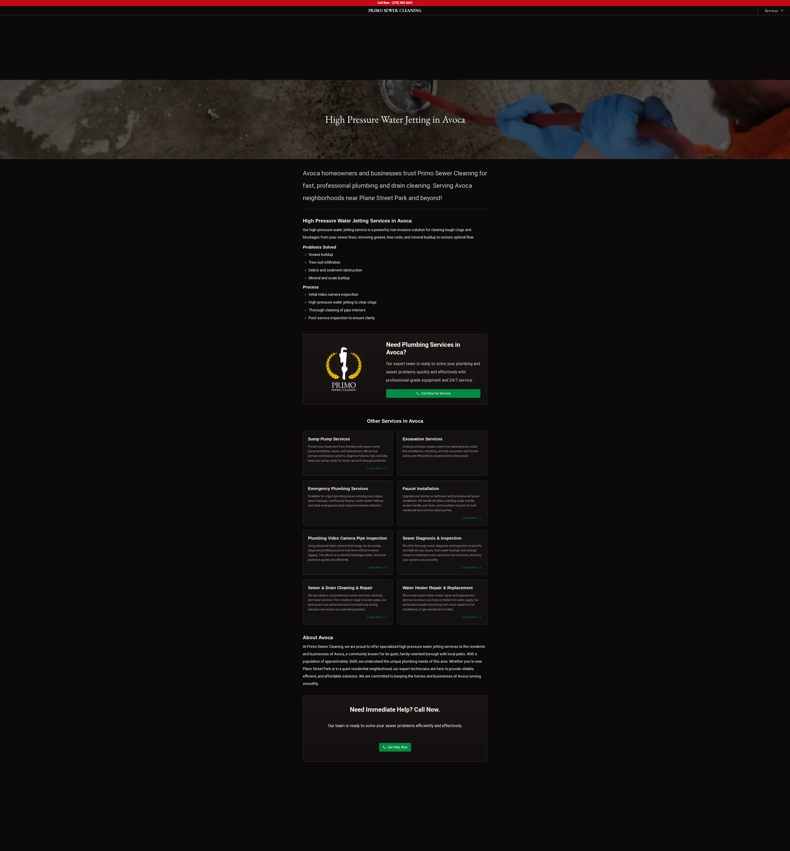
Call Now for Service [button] (436, 393)
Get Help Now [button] (398, 747)
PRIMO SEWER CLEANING (395, 10)
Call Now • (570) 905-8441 (395, 3)
